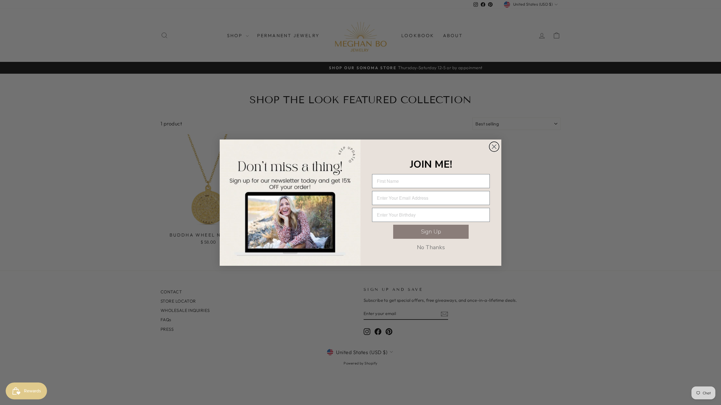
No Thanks (431, 247)
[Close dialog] (494, 147)
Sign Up (431, 231)
